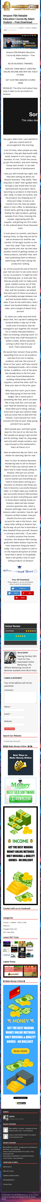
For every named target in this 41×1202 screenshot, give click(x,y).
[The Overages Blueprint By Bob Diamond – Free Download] (14, 957)
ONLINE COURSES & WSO (11, 1175)
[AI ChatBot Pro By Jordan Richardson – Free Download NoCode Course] (22, 957)
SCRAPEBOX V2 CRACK (13, 1199)
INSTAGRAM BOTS (9, 1180)
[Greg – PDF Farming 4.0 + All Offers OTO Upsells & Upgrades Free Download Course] (29, 945)
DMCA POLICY (7, 1167)
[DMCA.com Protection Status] (20, 1103)
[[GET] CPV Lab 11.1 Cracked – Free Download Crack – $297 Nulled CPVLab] (7, 957)
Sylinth (21, 28)
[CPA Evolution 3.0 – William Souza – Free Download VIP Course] (29, 951)
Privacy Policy (7, 1184)
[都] (5, 1131)
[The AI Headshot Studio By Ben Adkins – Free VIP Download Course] (22, 945)
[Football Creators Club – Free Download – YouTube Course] (7, 951)
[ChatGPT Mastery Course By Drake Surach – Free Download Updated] (22, 951)
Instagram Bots (8, 929)
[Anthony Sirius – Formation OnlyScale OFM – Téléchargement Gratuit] (29, 957)
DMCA (5, 926)
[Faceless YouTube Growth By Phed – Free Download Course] (14, 951)
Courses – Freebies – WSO (12, 922)
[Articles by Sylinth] (5, 1119)
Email (7, 714)
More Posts (31, 670)
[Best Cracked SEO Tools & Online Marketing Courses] (20, 9)
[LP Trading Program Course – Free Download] (7, 945)
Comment (8, 690)
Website (8, 721)
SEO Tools (6, 932)
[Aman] (5, 1138)
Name (7, 706)
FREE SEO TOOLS (8, 1171)
